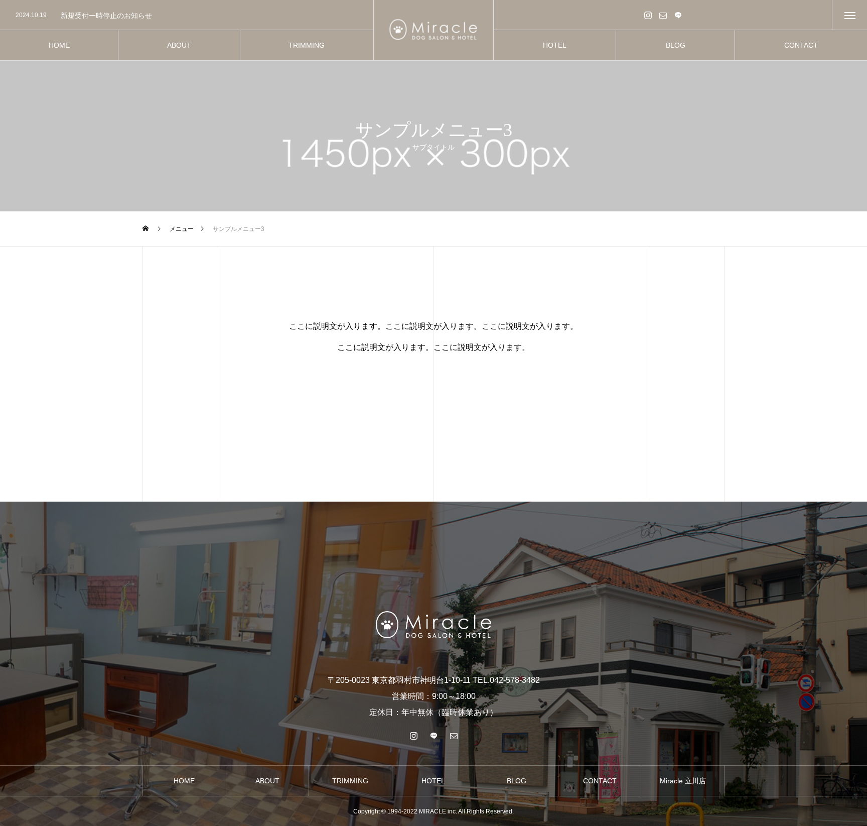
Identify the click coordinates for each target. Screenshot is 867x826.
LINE (678, 15)
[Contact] (663, 15)
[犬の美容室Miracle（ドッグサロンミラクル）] (433, 30)
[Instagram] (648, 15)
